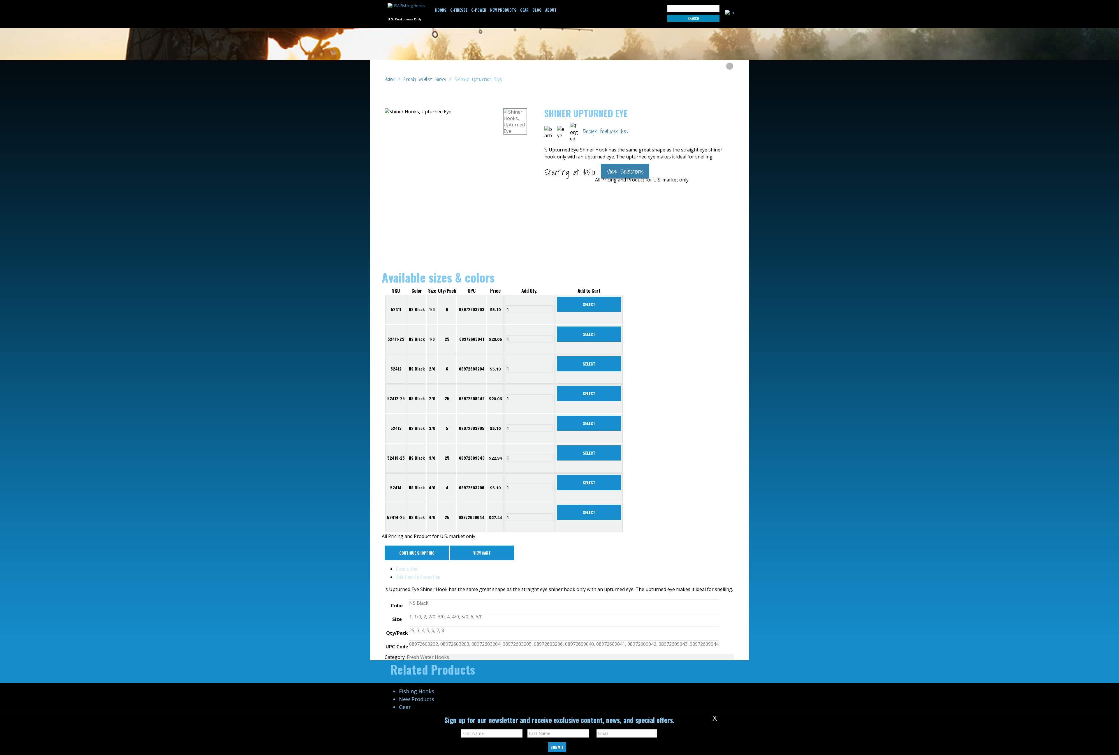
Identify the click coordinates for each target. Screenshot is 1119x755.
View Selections (625, 171)
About (551, 10)
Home (390, 79)
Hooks (440, 10)
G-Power (478, 10)
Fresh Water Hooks (424, 79)
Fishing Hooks (416, 691)
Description (407, 568)
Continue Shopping (416, 553)
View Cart (482, 553)
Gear (524, 10)
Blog (536, 10)
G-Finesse (458, 10)
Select (589, 304)
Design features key (606, 131)
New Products (503, 10)
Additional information (418, 577)
